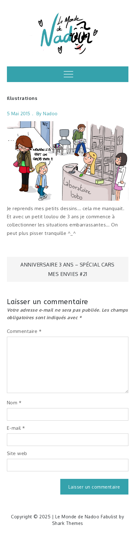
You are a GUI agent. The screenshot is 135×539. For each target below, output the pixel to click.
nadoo (50, 113)
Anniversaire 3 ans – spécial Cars (67, 265)
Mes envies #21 (67, 274)
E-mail (16, 428)
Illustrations (22, 98)
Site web (17, 453)
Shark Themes (67, 523)
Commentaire (24, 331)
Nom (14, 403)
